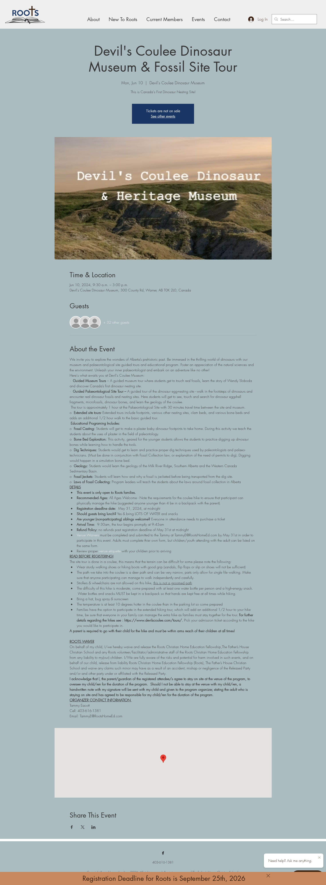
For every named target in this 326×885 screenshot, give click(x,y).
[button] (268, 875)
